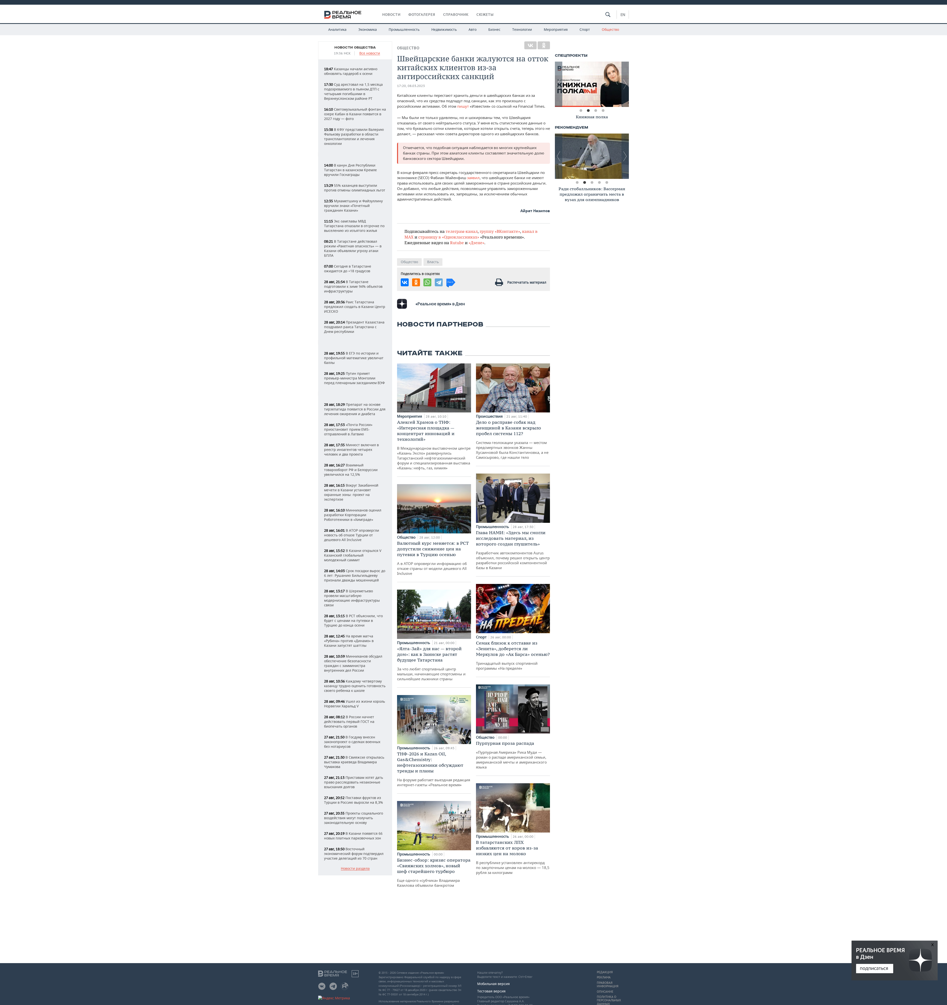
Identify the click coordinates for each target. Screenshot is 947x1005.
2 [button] (588, 110)
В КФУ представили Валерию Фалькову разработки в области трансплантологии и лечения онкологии (354, 136)
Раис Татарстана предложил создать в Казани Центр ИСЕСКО (354, 307)
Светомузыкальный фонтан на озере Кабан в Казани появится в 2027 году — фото (355, 114)
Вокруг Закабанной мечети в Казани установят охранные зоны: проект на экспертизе (351, 492)
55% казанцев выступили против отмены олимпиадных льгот (354, 187)
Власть (433, 261)
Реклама (604, 977)
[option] (592, 84)
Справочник (456, 14)
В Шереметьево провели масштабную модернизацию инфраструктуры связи (352, 598)
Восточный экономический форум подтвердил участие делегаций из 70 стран (353, 854)
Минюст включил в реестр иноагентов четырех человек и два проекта (351, 450)
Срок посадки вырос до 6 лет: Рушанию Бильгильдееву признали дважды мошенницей (354, 575)
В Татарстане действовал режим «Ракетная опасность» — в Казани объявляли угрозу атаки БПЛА (353, 248)
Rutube (457, 242)
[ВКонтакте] (530, 45)
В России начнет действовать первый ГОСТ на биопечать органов (349, 722)
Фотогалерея (421, 14)
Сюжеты (485, 14)
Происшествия (490, 416)
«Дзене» (476, 242)
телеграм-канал (462, 231)
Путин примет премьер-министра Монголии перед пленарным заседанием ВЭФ (354, 378)
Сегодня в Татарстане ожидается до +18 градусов (347, 268)
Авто (472, 29)
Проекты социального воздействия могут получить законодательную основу (353, 818)
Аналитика (337, 29)
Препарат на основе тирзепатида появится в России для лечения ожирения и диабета (354, 409)
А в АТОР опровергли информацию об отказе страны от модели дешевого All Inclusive (433, 558)
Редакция (605, 972)
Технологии (522, 29)
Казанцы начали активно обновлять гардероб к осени (350, 71)
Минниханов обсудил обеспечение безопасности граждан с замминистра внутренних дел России (353, 663)
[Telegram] (439, 282)
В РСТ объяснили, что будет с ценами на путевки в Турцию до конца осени (353, 620)
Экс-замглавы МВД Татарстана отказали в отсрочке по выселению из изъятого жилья (354, 226)
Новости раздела (355, 868)
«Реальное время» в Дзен (440, 304)
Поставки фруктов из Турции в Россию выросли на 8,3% (353, 800)
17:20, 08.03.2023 (411, 86)
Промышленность (404, 29)
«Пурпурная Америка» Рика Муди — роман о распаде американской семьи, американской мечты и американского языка (511, 754)
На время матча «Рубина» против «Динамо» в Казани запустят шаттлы (349, 641)
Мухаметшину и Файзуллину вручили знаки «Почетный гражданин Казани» (353, 206)
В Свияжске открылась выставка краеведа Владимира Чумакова (354, 762)
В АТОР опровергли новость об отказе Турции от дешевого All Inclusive (351, 535)
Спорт (585, 29)
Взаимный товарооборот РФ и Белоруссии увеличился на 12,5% (351, 470)
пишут (463, 106)
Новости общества (355, 48)
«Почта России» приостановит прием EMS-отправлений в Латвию (348, 429)
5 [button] (606, 182)
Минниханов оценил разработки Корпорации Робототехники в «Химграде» (352, 515)
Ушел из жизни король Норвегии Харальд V (354, 703)
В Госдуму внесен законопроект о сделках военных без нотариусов (352, 742)
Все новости (369, 53)
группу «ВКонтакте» (500, 231)
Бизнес (494, 29)
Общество (610, 29)
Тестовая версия (491, 991)
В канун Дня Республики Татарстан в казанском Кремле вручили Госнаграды (350, 170)
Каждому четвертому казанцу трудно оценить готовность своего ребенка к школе (354, 686)
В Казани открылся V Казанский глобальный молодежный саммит (352, 555)
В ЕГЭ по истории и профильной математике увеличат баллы (353, 358)
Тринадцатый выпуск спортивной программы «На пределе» (513, 655)
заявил (473, 177)
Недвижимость (444, 29)
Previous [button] (558, 84)
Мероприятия (556, 29)
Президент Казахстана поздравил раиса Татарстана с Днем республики (354, 327)
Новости (391, 14)
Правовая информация (607, 984)
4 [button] (603, 110)
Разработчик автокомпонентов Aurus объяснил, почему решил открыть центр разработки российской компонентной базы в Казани (513, 550)
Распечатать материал (526, 282)
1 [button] (580, 110)
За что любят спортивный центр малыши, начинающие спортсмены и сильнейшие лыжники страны (431, 663)
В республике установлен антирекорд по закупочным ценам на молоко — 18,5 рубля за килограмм (512, 857)
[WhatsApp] (427, 282)
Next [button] (625, 84)
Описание (605, 991)
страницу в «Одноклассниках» (448, 236)
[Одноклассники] (544, 45)
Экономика (367, 29)
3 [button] (595, 110)
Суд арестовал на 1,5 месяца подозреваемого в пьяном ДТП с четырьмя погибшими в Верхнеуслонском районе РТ (353, 91)
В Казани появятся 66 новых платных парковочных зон (353, 835)
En (622, 14)
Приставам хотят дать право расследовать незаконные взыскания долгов (353, 782)
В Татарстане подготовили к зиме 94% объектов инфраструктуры (353, 286)
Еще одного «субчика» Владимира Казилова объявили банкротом (434, 872)
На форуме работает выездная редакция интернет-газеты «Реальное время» (433, 769)
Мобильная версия (493, 983)
